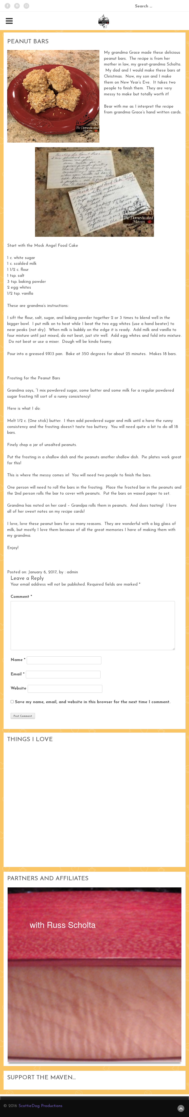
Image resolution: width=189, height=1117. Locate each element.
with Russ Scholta (63, 924)
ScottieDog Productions (40, 1106)
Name (18, 660)
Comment (21, 597)
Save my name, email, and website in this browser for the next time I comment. (92, 702)
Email (17, 674)
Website (18, 688)
